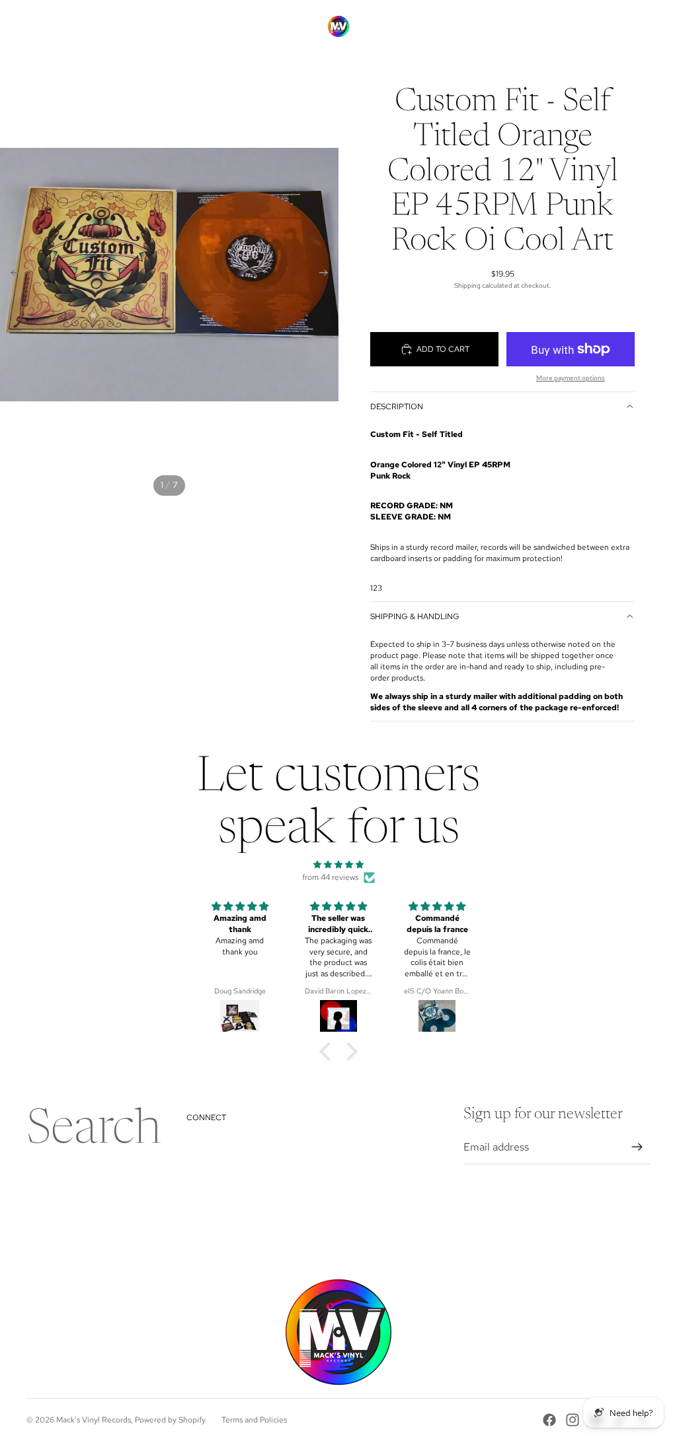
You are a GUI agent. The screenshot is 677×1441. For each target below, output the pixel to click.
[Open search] (579, 26)
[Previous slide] (11, 274)
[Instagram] (572, 1420)
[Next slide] (327, 274)
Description (396, 406)
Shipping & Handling (414, 616)
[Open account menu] (606, 26)
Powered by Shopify (170, 1420)
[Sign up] (637, 1147)
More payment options (570, 378)
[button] (328, 1051)
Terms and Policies (254, 1420)
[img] (338, 864)
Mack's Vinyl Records (93, 1420)
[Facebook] (549, 1420)
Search (93, 1131)
